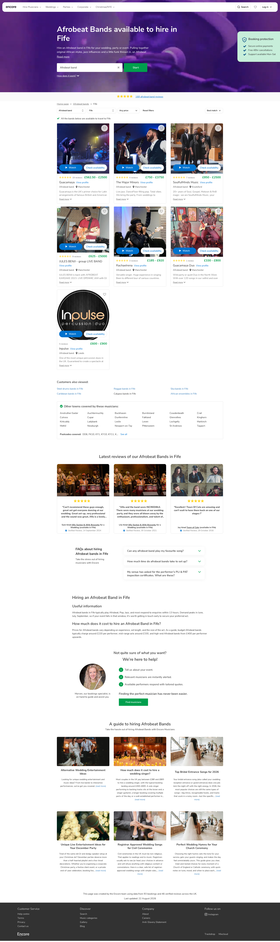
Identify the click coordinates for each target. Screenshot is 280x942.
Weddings (51, 7)
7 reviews (190, 177)
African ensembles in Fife (184, 393)
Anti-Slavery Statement (154, 922)
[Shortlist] (255, 7)
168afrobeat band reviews (149, 96)
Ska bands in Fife (179, 388)
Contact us (23, 926)
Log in (265, 7)
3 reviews (133, 260)
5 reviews (63, 344)
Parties (66, 7)
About (145, 914)
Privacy (21, 922)
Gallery (83, 922)
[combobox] (71, 110)
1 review (190, 260)
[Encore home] (11, 7)
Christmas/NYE (104, 7)
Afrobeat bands (81, 104)
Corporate (82, 7)
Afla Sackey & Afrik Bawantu (85, 524)
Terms (21, 918)
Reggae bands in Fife (124, 388)
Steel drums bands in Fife (70, 388)
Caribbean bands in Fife (69, 393)
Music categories (88, 918)
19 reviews (77, 177)
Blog (82, 926)
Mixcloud (223, 934)
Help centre (23, 914)
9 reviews (76, 256)
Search (245, 7)
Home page (63, 104)
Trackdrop (210, 934)
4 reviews (133, 177)
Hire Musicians (30, 7)
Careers (146, 918)
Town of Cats (193, 527)
